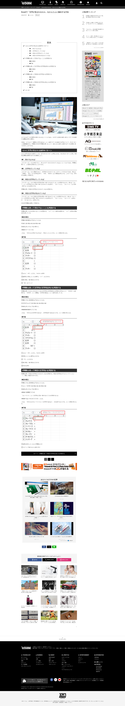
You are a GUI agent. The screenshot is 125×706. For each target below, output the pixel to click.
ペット (63, 667)
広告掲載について (95, 680)
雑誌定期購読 (72, 680)
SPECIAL (98, 664)
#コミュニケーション (87, 113)
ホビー (79, 660)
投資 (50, 659)
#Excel (37, 15)
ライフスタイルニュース (67, 669)
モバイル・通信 (24, 659)
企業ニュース (99, 662)
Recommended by (64, 540)
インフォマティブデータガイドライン (84, 678)
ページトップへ (62, 639)
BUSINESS (40, 655)
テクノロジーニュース (26, 666)
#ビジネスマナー (92, 110)
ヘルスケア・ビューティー (67, 666)
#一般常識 (90, 108)
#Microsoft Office (98, 108)
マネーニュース (52, 664)
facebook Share (44, 547)
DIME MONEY (52, 657)
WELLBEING (98, 668)
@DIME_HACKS (50, 559)
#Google (85, 110)
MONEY (52, 655)
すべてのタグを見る (98, 119)
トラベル (63, 660)
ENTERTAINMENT (84, 655)
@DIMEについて (66, 678)
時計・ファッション (66, 664)
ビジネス (27, 7)
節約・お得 (51, 660)
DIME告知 (96, 657)
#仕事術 (99, 110)
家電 (22, 660)
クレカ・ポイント (52, 662)
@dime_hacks (65, 559)
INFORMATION (100, 655)
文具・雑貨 (64, 662)
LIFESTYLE (66, 655)
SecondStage (99, 666)
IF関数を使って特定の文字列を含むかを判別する (49, 453)
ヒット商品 (38, 660)
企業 (37, 659)
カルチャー (80, 659)
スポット (80, 657)
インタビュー (39, 662)
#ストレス (98, 116)
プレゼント (96, 659)
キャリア (33, 7)
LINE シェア (54, 547)
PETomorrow (99, 669)
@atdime (35, 559)
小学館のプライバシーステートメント (83, 680)
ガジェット (23, 662)
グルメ (63, 659)
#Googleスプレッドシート (89, 116)
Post (49, 547)
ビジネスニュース (40, 664)
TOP (22, 7)
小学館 (67, 680)
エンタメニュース (82, 662)
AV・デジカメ (24, 657)
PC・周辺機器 (24, 664)
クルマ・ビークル (65, 657)
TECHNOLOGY (27, 655)
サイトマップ (73, 678)
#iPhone (96, 113)
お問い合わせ (95, 678)
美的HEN (98, 671)
